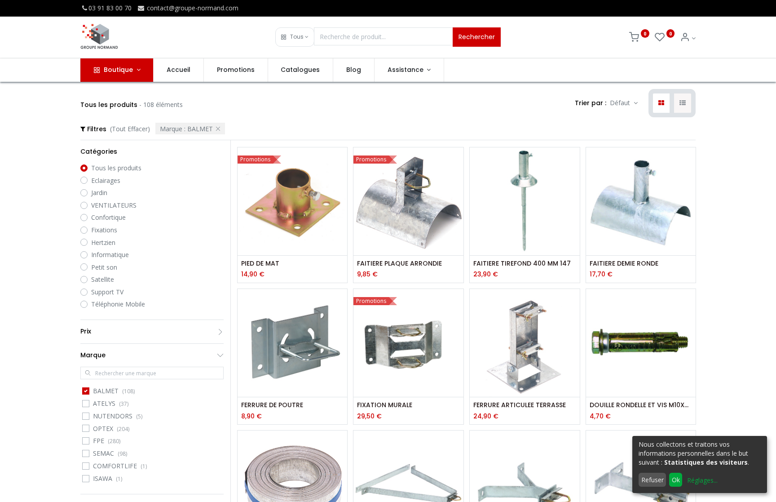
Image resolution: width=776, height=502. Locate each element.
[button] (294, 37)
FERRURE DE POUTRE (272, 405)
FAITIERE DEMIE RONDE (624, 263)
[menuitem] (178, 70)
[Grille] (661, 103)
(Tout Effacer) (130, 128)
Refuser (652, 479)
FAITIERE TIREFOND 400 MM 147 (522, 263)
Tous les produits (116, 168)
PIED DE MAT (260, 263)
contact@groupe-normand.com (191, 8)
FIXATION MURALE (384, 405)
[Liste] (683, 103)
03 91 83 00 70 (110, 8)
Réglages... (702, 480)
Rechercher (477, 36)
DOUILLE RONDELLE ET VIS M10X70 (641, 405)
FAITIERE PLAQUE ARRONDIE (399, 263)
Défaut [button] (621, 102)
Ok (676, 479)
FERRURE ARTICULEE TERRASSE (519, 405)
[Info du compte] (688, 38)
